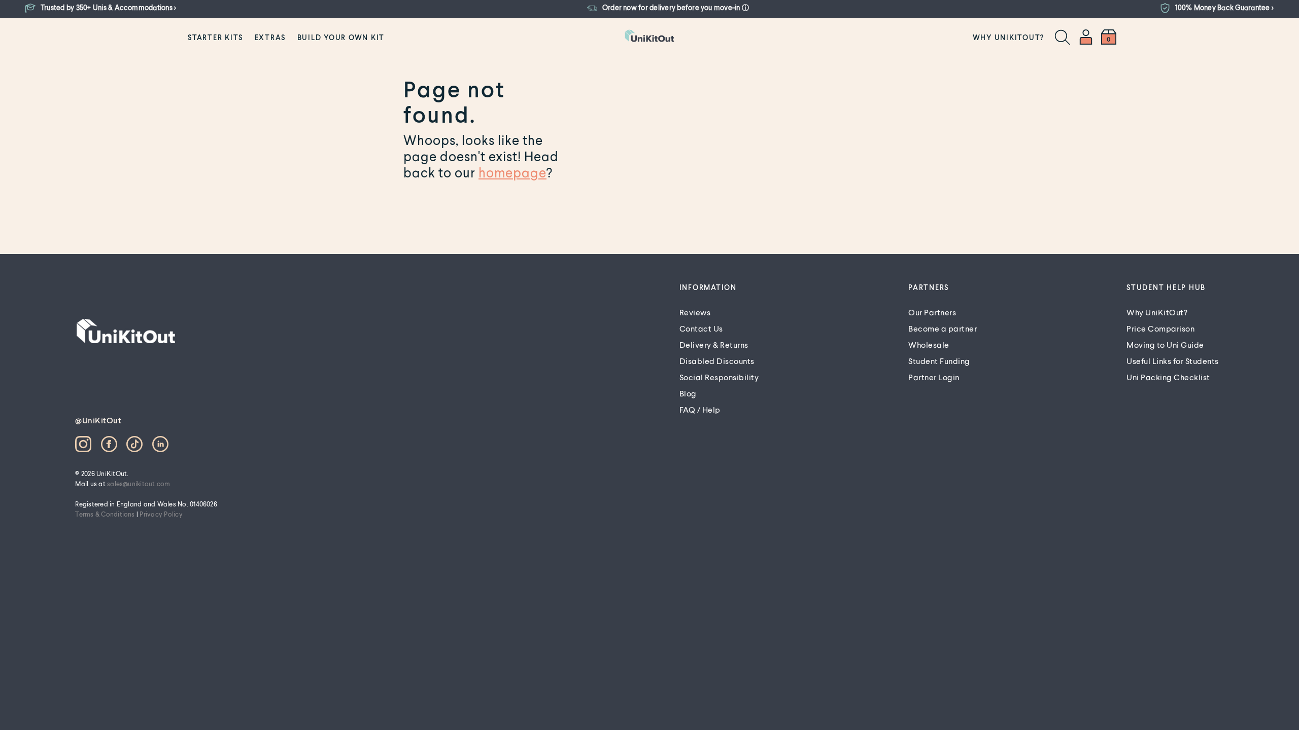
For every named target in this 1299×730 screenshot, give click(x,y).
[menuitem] (215, 37)
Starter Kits (215, 37)
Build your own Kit (341, 37)
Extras (270, 37)
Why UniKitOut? (1009, 37)
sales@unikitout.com (138, 484)
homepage (512, 172)
